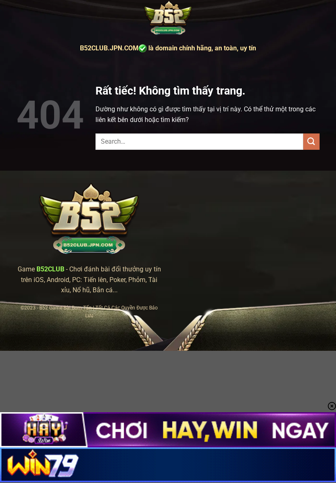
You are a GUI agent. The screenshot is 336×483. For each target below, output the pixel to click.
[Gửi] (311, 141)
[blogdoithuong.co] (168, 18)
